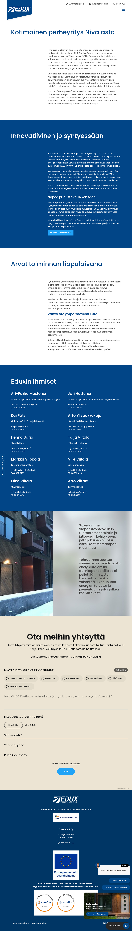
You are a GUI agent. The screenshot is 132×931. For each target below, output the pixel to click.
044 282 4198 (74, 429)
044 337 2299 (17, 473)
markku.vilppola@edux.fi (23, 470)
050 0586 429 (75, 473)
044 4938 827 (18, 407)
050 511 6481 (74, 495)
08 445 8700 (67, 842)
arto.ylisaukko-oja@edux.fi (81, 426)
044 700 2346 (18, 451)
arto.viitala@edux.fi (77, 492)
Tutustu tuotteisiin (59, 232)
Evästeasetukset (39, 923)
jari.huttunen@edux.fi (78, 404)
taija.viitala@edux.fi (77, 448)
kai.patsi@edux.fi (19, 426)
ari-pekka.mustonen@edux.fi (25, 404)
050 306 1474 (17, 495)
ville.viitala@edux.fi (77, 470)
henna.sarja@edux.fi (21, 448)
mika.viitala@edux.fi (21, 492)
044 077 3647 (75, 407)
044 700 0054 (75, 451)
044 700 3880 (18, 429)
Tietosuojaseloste (21, 923)
